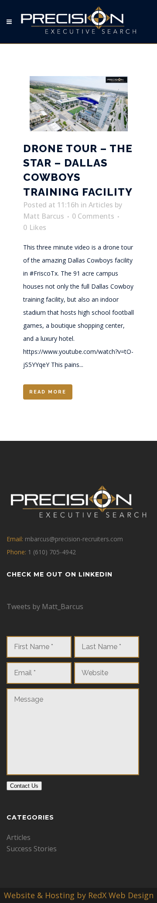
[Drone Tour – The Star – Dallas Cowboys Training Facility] (78, 103)
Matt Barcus (43, 216)
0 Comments (93, 216)
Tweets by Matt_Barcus (45, 606)
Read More (47, 392)
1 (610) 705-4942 (52, 552)
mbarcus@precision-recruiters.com (74, 539)
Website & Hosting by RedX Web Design (79, 895)
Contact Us (24, 786)
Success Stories (32, 848)
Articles (101, 205)
